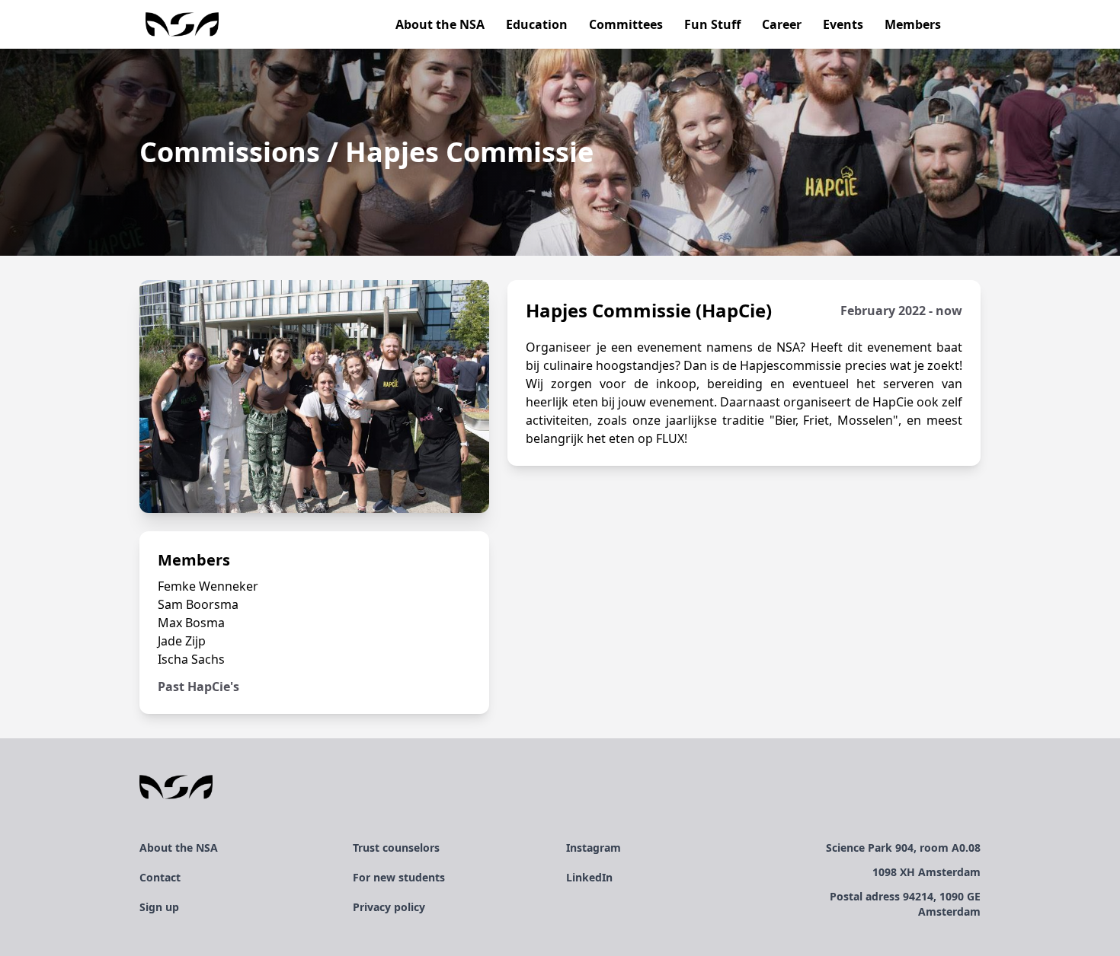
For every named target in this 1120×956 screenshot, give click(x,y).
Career (782, 24)
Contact (160, 877)
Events (843, 24)
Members (913, 24)
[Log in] (962, 24)
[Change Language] (974, 24)
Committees (626, 24)
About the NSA (440, 24)
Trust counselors (396, 847)
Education (537, 24)
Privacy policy (389, 907)
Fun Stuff (712, 24)
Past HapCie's (198, 686)
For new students (399, 877)
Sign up (159, 907)
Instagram (593, 847)
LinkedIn (589, 877)
